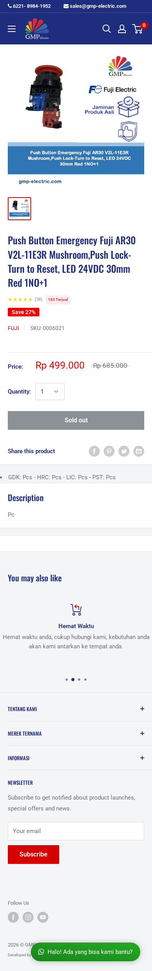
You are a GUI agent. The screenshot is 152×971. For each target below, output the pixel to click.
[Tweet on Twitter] (123, 451)
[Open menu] (12, 29)
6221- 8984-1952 (31, 6)
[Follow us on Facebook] (13, 917)
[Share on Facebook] (94, 451)
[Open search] (107, 29)
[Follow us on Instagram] (28, 917)
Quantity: (19, 391)
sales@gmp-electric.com (97, 6)
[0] (138, 29)
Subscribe (33, 854)
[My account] (122, 29)
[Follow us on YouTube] (42, 917)
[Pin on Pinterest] (109, 451)
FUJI (13, 328)
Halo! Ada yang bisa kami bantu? (90, 951)
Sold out (76, 420)
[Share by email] (138, 451)
